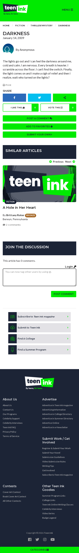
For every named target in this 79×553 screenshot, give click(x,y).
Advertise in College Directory (57, 414)
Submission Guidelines (53, 457)
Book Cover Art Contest (14, 496)
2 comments (13, 224)
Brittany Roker (15, 215)
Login (69, 266)
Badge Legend (49, 517)
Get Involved (48, 470)
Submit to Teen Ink (29, 327)
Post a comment (38, 118)
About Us (7, 405)
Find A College (26, 338)
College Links (48, 500)
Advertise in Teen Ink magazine (57, 405)
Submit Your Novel (51, 452)
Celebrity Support (11, 418)
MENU (66, 9)
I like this (23, 107)
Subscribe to (36, 316)
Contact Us (8, 409)
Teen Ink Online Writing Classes (57, 504)
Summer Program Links (53, 495)
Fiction (20, 25)
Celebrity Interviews (13, 423)
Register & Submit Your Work (56, 448)
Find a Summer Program (32, 349)
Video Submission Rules (54, 461)
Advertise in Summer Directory (57, 418)
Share (7, 91)
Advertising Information (54, 409)
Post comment (64, 294)
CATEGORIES (38, 549)
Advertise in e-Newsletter (55, 427)
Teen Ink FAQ (9, 427)
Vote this (60, 107)
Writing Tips (48, 466)
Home (6, 25)
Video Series (48, 513)
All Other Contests (12, 500)
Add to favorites (38, 126)
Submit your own (39, 134)
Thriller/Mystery (41, 25)
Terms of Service (11, 436)
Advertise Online (50, 423)
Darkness (64, 25)
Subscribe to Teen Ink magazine (57, 474)
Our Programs (10, 414)
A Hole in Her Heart (19, 208)
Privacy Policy (9, 431)
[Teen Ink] (20, 9)
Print (8, 85)
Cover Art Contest (12, 492)
